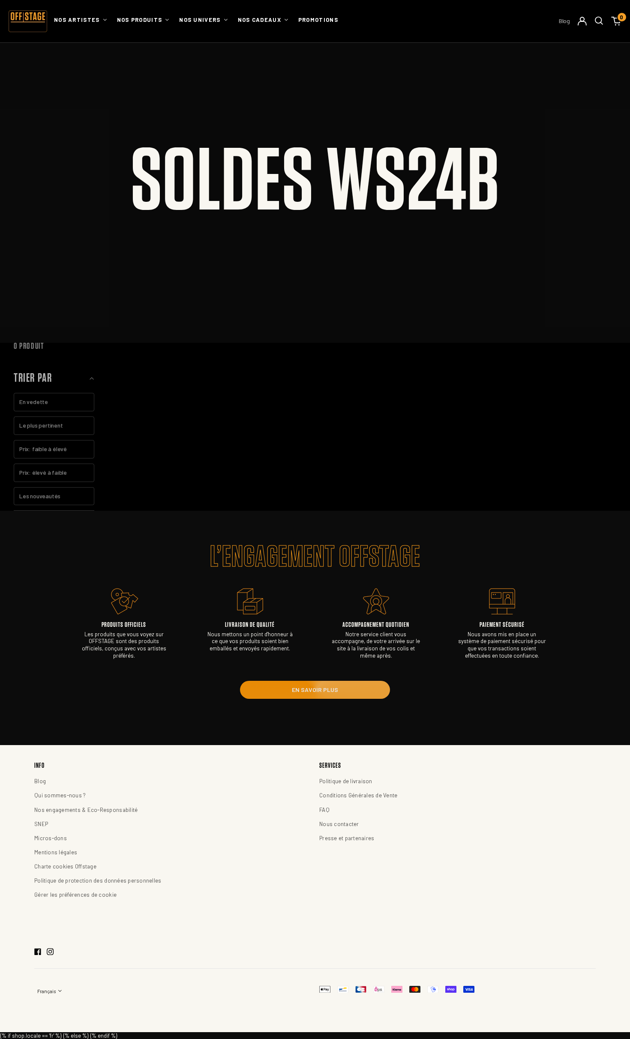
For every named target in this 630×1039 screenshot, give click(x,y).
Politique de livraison (345, 781)
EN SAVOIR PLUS (315, 689)
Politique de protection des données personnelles (97, 880)
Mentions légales (55, 852)
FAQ (324, 809)
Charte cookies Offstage (65, 866)
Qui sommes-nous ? (60, 795)
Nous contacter (339, 823)
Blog (564, 20)
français (47, 991)
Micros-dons (50, 838)
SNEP (41, 823)
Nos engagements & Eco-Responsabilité (86, 809)
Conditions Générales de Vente (358, 795)
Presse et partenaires (346, 838)
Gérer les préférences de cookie (75, 894)
